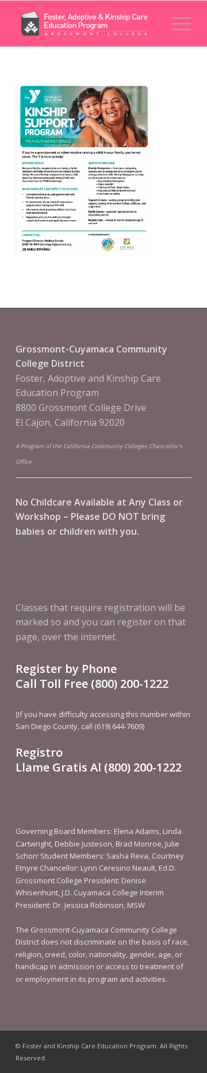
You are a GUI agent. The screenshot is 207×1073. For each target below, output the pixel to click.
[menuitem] (175, 23)
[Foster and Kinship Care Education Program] (86, 23)
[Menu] (175, 23)
